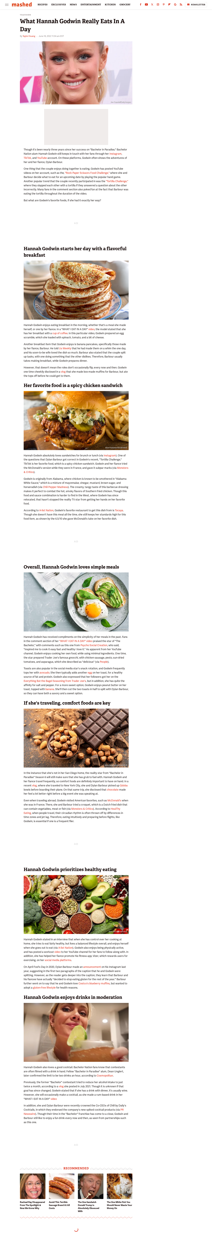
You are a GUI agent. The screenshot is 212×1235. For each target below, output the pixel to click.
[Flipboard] (169, 5)
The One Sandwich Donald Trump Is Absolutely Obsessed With (88, 1207)
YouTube (42, 158)
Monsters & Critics (82, 808)
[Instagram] (158, 5)
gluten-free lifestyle (44, 987)
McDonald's (114, 800)
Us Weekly (65, 348)
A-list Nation (46, 510)
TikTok (27, 158)
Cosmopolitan (105, 1075)
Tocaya (119, 510)
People (104, 661)
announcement (92, 967)
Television (25, 15)
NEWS (73, 4)
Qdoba (124, 785)
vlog (63, 371)
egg (90, 672)
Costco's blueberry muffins (94, 983)
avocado (44, 672)
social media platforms (58, 960)
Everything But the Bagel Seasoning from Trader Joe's (55, 681)
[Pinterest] (163, 5)
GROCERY (125, 4)
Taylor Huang (29, 36)
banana (49, 689)
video (91, 329)
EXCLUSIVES (58, 4)
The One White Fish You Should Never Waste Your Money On (119, 1205)
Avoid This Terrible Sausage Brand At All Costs (59, 1205)
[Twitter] (152, 5)
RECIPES (43, 4)
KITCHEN (110, 4)
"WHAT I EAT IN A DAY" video (75, 641)
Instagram (115, 153)
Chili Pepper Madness (55, 487)
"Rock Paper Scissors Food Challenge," (87, 172)
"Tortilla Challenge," (117, 181)
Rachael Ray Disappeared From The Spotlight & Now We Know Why (32, 1205)
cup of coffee (59, 333)
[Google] (175, 5)
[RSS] (181, 5)
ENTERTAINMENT (91, 4)
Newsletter (198, 4)
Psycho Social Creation (93, 645)
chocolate (113, 789)
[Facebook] (140, 5)
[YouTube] (146, 5)
